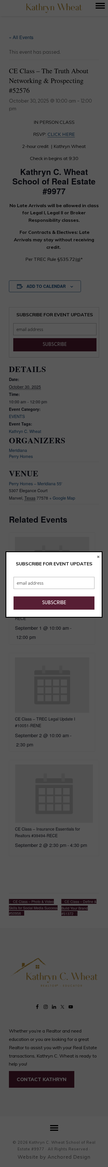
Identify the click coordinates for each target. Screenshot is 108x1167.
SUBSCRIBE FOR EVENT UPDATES (54, 564)
